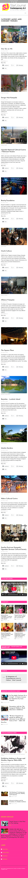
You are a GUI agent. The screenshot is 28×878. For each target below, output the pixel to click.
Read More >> (4, 61)
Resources (5, 855)
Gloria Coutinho (4, 839)
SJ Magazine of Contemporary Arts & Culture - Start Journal (13, 678)
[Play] (3, 594)
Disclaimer (5, 859)
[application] (14, 589)
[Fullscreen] (25, 594)
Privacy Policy (6, 852)
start (2, 99)
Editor (2, 638)
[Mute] (22, 594)
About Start (5, 849)
